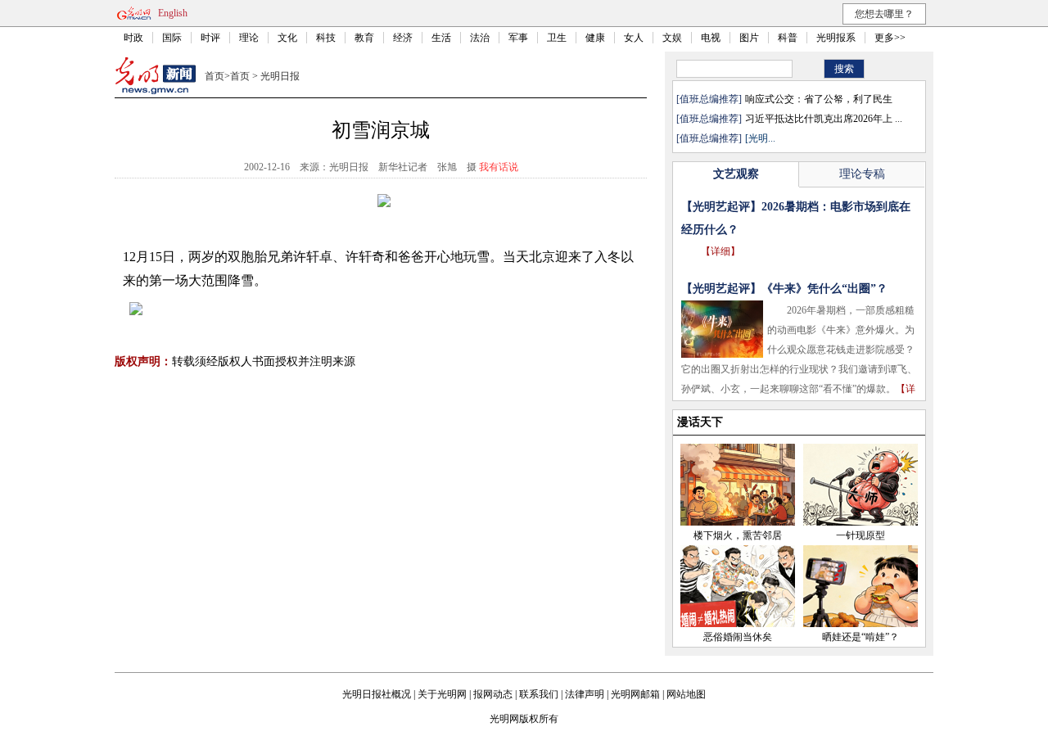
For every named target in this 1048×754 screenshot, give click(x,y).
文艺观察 (736, 174)
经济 (403, 37)
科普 (787, 37)
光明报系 (836, 37)
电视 (710, 37)
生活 (441, 37)
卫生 (557, 37)
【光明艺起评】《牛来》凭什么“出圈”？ (784, 288)
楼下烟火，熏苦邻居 (737, 535)
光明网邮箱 (635, 694)
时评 (210, 37)
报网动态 (493, 694)
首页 (214, 76)
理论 (249, 37)
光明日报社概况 (376, 694)
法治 (480, 37)
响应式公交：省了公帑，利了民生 (818, 99)
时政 (133, 37)
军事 (518, 37)
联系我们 (538, 694)
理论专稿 (862, 174)
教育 (364, 37)
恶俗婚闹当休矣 (737, 637)
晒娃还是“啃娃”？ (860, 637)
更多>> (890, 37)
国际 (172, 37)
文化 (287, 37)
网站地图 (686, 694)
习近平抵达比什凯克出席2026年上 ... (823, 118)
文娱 (672, 37)
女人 (634, 37)
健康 (595, 37)
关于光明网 (442, 694)
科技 (326, 37)
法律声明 (584, 694)
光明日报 (280, 76)
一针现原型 (860, 535)
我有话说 (498, 167)
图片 (749, 37)
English (172, 13)
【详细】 (720, 251)
